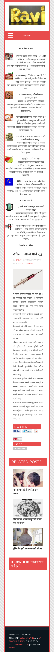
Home (27, 35)
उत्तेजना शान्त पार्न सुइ (27, 254)
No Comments (29, 263)
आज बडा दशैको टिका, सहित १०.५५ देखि (31, 56)
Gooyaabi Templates (18, 644)
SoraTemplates (27, 638)
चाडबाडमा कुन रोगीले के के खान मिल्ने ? (31, 75)
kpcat (18, 260)
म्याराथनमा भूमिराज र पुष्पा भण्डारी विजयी (31, 225)
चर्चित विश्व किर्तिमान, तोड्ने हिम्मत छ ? (30, 116)
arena (12, 647)
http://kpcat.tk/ (26, 200)
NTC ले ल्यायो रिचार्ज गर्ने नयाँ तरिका (31, 181)
